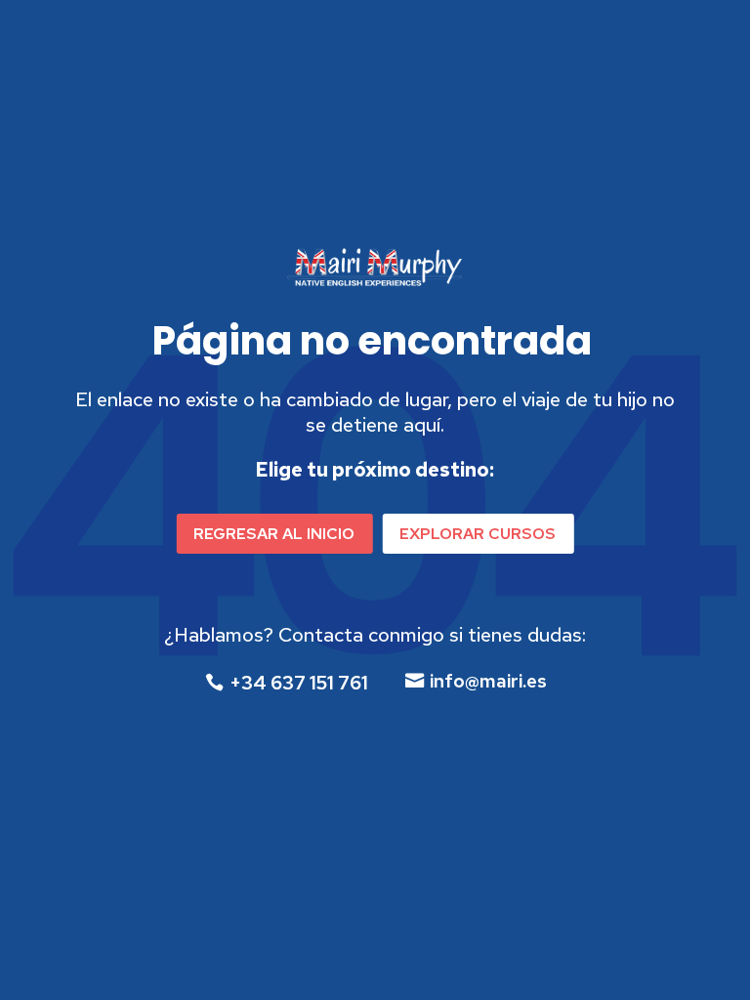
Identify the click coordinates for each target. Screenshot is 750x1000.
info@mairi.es (488, 681)
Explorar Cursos (477, 533)
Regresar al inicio (273, 533)
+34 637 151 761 (298, 683)
